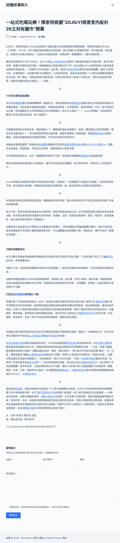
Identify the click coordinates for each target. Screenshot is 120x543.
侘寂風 (18, 388)
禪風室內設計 (97, 133)
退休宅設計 (71, 343)
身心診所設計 (34, 335)
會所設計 (74, 69)
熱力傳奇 (41, 37)
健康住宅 (100, 301)
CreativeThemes (53, 538)
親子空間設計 (44, 392)
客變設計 (76, 103)
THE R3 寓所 (96, 144)
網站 (82, 459)
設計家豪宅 (19, 294)
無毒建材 (17, 103)
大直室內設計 (30, 373)
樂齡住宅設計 (50, 335)
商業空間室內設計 (74, 144)
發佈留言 (13, 515)
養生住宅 (31, 362)
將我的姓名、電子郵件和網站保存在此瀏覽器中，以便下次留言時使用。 (40, 507)
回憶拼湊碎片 (17, 5)
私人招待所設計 (58, 61)
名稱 (9, 459)
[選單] (112, 5)
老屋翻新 (43, 144)
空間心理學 (104, 343)
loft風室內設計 (35, 354)
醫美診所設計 (86, 313)
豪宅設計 (31, 408)
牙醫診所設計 (88, 362)
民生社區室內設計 (15, 343)
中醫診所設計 (79, 370)
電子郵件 (48, 459)
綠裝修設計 (63, 370)
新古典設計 (49, 396)
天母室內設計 (88, 358)
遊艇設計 (85, 155)
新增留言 (11, 473)
